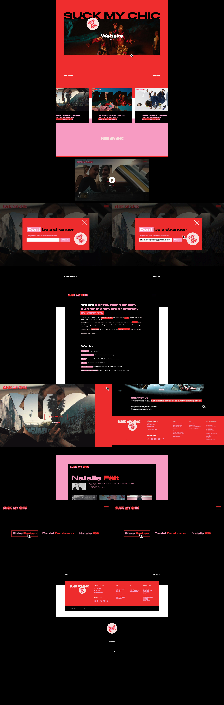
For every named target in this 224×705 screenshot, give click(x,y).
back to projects (112, 641)
